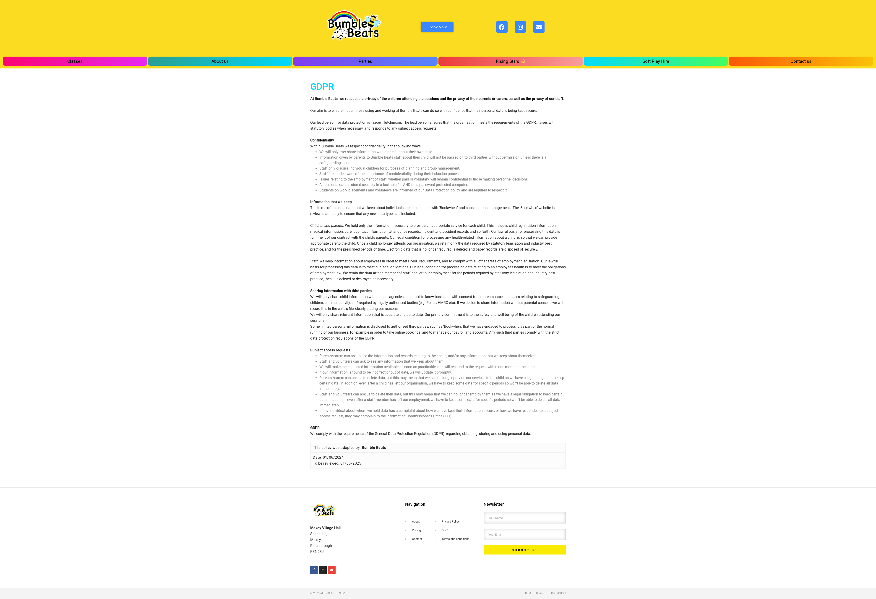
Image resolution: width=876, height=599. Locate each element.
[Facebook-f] (314, 570)
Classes (75, 61)
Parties (365, 61)
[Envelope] (332, 570)
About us (220, 61)
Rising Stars (508, 61)
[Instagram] (520, 27)
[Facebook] (502, 27)
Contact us (801, 61)
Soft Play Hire (656, 61)
